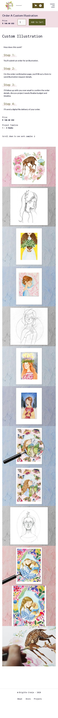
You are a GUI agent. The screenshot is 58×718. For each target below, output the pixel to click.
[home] (18, 5)
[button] (38, 5)
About (19, 699)
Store (28, 699)
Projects (38, 699)
